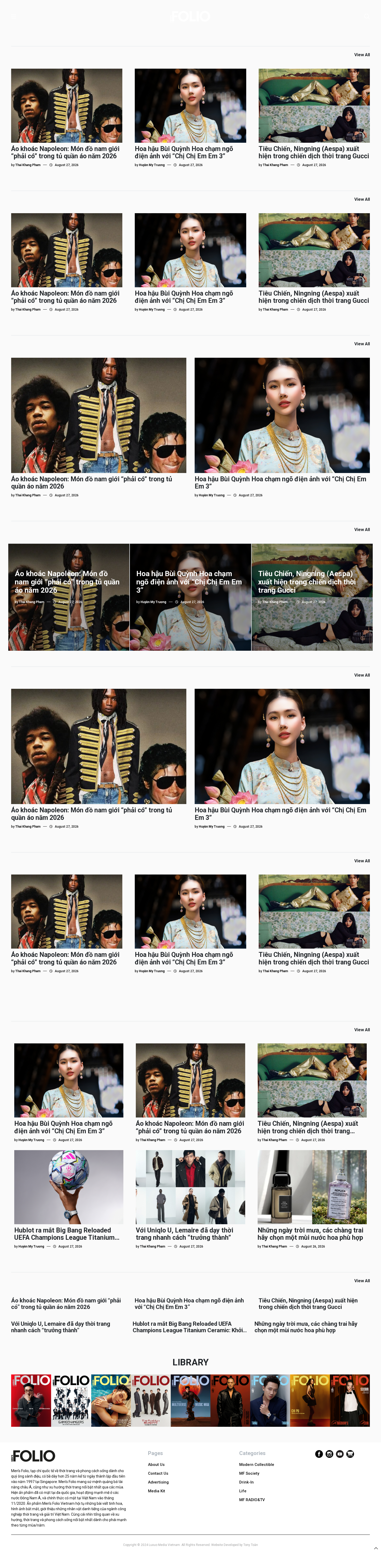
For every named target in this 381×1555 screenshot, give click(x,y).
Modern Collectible (256, 1464)
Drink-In (246, 1482)
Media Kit (156, 1491)
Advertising (158, 1482)
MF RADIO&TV (252, 1499)
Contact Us (158, 1473)
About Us (156, 1464)
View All (362, 54)
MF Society (249, 1473)
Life (242, 1491)
